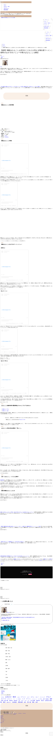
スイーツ (3, 698)
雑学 (37, 702)
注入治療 (33, 700)
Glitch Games (20, 713)
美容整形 (14, 702)
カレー (37, 697)
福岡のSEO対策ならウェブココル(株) (8, 17)
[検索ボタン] (44, 29)
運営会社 (1, 717)
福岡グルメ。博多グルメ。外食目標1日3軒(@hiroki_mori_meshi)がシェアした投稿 (14, 173)
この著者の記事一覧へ (5, 620)
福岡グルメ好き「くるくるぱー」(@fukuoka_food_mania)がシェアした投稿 (13, 205)
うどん (2, 697)
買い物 (29, 702)
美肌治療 (20, 702)
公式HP (6, 135)
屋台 (19, 700)
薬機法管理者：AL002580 (6, 618)
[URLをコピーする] (1, 588)
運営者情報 (6, 9)
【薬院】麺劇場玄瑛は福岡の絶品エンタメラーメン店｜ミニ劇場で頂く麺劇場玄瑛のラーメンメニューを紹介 (20, 526)
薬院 (2, 57)
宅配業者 (11, 700)
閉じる (2, 731)
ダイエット (10, 698)
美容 (4, 702)
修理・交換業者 (46, 698)
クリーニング (42, 697)
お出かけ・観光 (10, 697)
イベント (23, 697)
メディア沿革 (2, 721)
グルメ (48, 697)
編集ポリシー (2, 722)
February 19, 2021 (22, 419)
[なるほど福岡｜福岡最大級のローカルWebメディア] (13, 27)
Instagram (40, 560)
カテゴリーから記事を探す (5, 685)
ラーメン (2, 56)
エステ (28, 697)
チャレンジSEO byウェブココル (8, 713)
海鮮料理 (38, 700)
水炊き (28, 700)
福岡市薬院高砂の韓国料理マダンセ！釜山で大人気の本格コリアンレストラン (14, 556)
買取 (33, 702)
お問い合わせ (2, 718)
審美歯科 (15, 700)
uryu (8, 612)
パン (14, 698)
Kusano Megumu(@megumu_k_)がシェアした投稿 (14, 323)
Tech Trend (24, 713)
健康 (51, 698)
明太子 (22, 700)
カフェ (32, 697)
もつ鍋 (18, 697)
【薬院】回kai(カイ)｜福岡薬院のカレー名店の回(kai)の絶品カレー (12, 541)
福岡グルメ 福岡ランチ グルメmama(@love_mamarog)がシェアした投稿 (14, 393)
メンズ (23, 698)
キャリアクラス (15, 713)
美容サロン (9, 702)
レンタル (40, 698)
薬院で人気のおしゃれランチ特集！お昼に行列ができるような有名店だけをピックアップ (17, 512)
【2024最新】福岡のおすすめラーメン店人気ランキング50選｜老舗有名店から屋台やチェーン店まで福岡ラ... (20, 86)
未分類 (25, 700)
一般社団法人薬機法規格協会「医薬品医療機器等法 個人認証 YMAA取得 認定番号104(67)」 (18, 617)
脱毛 (25, 702)
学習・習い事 (4, 700)
